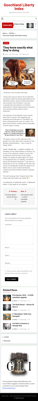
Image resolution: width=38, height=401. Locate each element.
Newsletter (7, 341)
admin (6, 54)
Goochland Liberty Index (19, 7)
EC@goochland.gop (8, 388)
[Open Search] (36, 18)
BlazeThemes (20, 398)
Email (7, 255)
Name (7, 247)
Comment (8, 224)
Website (7, 263)
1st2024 (6, 43)
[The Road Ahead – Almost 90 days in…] (29, 26)
